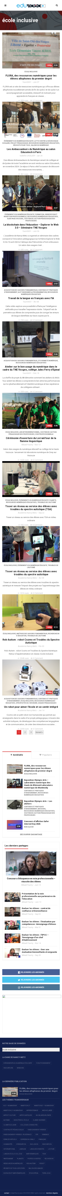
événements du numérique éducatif (18, 141)
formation (39, 214)
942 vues (24, 525)
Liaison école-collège (12, 1154)
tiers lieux (46, 1173)
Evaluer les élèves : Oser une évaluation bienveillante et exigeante (39, 950)
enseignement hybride (37, 1130)
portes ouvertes (34, 1159)
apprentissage (32, 1110)
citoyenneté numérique (48, 360)
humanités (7, 1144)
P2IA (44, 1154)
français (42, 1139)
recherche (49, 1159)
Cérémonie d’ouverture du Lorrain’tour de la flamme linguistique (31, 440)
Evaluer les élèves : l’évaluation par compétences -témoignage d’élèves (39, 922)
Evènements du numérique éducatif (17, 1063)
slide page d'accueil (15, 218)
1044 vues (24, 729)
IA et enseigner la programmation (32, 292)
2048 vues (24, 658)
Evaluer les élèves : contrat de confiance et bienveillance (36, 909)
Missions (20, 1068)
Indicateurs (8, 1068)
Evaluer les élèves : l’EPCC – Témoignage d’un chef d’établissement (35, 937)
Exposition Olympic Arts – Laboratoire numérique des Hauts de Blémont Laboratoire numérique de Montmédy (38, 784)
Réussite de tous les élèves (14, 1168)
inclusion (34, 1144)
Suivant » (39, 732)
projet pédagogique (19, 143)
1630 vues (24, 460)
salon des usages (36, 1168)
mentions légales (52, 1193)
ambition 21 (25, 1105)
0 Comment (37, 100)
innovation (47, 1144)
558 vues (24, 392)
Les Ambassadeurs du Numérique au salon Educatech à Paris (31, 151)
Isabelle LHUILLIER (27, 156)
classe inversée (39, 1120)
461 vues (24, 174)
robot (42, 1163)
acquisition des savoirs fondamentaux (20, 290)
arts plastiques (26, 1115)
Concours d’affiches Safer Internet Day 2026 (36, 822)
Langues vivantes (37, 1149)
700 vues (24, 320)
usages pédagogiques (47, 703)
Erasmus (45, 1134)
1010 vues (24, 593)
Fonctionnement (43, 1063)
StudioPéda (33, 1173)
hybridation (21, 1144)
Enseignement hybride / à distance (17, 1134)
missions (42, 809)
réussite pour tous (21, 145)
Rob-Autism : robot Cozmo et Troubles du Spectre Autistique (31, 641)
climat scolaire (9, 1125)
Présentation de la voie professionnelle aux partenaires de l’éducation (39, 896)
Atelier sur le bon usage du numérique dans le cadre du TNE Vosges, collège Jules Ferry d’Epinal (31, 368)
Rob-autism (31, 1163)
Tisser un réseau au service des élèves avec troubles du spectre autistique (31, 573)
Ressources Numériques (13, 1163)
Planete (20, 1159)
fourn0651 (27, 82)
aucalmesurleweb (43, 1115)
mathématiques (32, 1154)
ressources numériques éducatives (44, 143)
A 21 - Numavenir (10, 1105)
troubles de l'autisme (46, 502)
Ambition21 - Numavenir (44, 1105)
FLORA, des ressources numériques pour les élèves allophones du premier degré (31, 77)
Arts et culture (9, 1115)
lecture (51, 1149)
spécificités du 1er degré (26, 703)
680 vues (24, 250)
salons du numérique (40, 145)
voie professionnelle (44, 434)
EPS (37, 1134)
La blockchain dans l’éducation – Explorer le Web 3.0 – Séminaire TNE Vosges (31, 226)
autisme (6, 1120)
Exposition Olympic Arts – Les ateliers (38, 802)
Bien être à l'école (21, 1120)
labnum (22, 1149)
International (9, 1149)
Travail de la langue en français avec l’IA (31, 298)
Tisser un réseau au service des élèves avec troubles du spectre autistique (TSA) (31, 508)
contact (6, 1193)
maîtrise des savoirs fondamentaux (32, 633)
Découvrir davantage (31, 834)
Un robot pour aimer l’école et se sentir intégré (31, 706)
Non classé (29, 827)
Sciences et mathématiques (14, 1173)
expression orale (27, 1139)
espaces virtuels (10, 1139)
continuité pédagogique (13, 1130)
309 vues (24, 100)
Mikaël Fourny (27, 445)
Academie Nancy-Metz (27, 513)
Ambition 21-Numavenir (13, 1110)
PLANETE (52, 500)
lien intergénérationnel (29, 432)
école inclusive (31, 72)
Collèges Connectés (28, 1125)
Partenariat (8, 1159)
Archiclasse (47, 1110)
